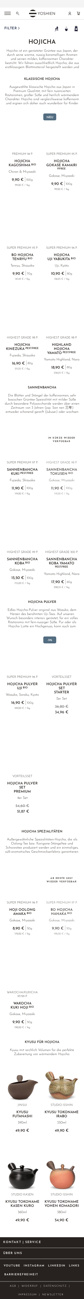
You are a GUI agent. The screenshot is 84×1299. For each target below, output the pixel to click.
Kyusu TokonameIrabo (62, 1114)
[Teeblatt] (56, 28)
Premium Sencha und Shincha (27, 2)
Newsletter (53, 1294)
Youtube (12, 1265)
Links (74, 1265)
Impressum (27, 1294)
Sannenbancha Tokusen (61, 472)
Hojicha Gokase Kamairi (61, 165)
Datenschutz (55, 1286)
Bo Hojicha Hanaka (62, 912)
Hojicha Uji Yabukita (61, 257)
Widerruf (30, 1286)
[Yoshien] (42, 13)
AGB (13, 1286)
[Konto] (70, 13)
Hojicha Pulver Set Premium (22, 787)
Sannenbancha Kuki (22, 472)
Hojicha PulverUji (22, 686)
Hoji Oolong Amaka (22, 912)
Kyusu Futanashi (22, 1114)
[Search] (17, 13)
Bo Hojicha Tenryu (22, 257)
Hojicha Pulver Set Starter (61, 688)
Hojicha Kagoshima (22, 163)
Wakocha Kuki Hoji (22, 1005)
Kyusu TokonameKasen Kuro (22, 1204)
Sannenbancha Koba (22, 561)
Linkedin (57, 1265)
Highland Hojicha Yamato (61, 349)
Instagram (34, 1265)
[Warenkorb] (78, 13)
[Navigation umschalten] (7, 14)
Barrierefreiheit (21, 1274)
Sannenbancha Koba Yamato (61, 563)
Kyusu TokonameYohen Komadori (62, 1204)
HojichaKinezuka (22, 347)
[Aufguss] (66, 28)
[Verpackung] (76, 28)
